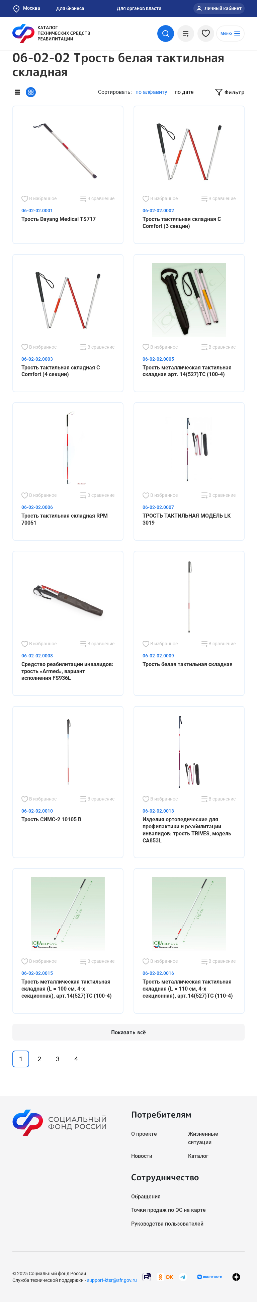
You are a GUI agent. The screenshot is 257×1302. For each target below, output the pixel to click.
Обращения (146, 1196)
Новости (141, 1156)
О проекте (144, 1134)
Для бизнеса (70, 8)
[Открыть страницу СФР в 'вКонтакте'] (210, 1277)
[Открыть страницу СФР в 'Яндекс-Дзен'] (236, 1277)
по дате (184, 92)
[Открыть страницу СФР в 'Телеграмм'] (183, 1277)
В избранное (42, 198)
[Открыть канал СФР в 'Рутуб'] (146, 1277)
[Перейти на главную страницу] (51, 33)
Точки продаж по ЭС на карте (168, 1210)
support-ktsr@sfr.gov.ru (112, 1280)
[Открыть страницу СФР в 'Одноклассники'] (165, 1277)
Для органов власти (139, 8)
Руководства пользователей (167, 1224)
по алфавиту (151, 92)
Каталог (198, 1156)
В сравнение (100, 198)
